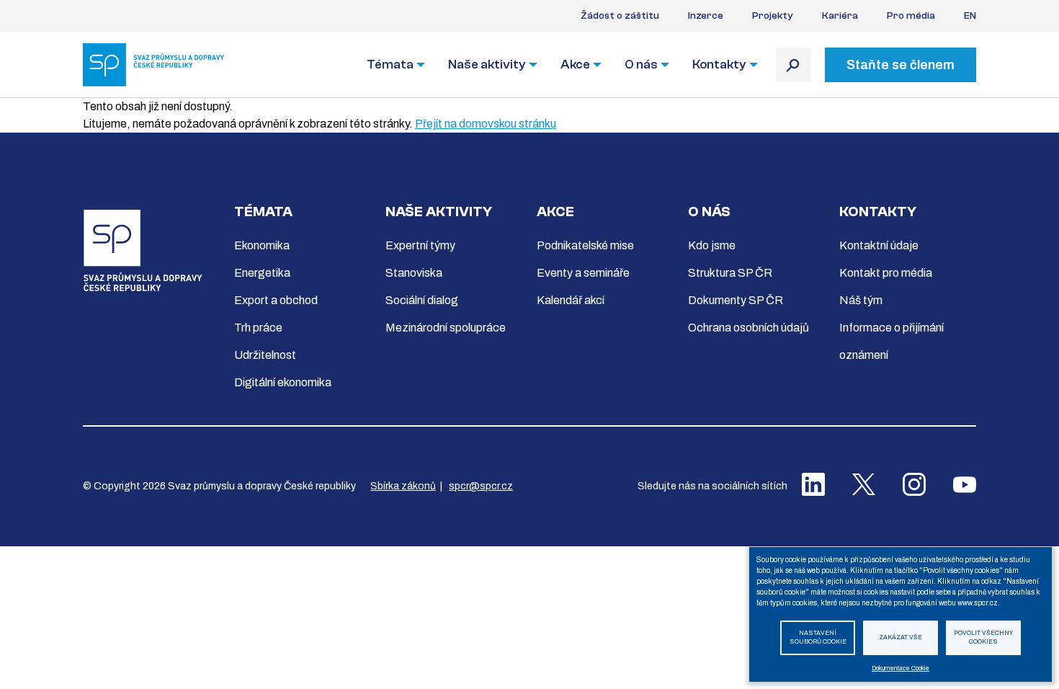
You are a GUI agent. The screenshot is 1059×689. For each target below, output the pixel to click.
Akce (575, 64)
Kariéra (840, 16)
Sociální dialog (421, 300)
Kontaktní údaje (879, 245)
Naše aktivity (487, 64)
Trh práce (258, 327)
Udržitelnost (265, 355)
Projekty (772, 16)
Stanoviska (413, 273)
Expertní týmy (420, 245)
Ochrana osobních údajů (748, 327)
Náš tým (860, 300)
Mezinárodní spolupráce (445, 327)
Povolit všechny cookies (983, 638)
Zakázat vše (900, 637)
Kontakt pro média (885, 273)
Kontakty (719, 64)
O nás (641, 64)
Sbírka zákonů (403, 486)
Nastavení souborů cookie (818, 638)
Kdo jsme (712, 245)
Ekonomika (262, 245)
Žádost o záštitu (620, 16)
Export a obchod (276, 300)
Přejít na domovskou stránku (485, 123)
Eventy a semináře (583, 273)
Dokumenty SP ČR (735, 300)
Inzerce (705, 16)
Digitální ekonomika (282, 382)
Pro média (911, 16)
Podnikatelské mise (585, 245)
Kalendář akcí (570, 300)
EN (970, 16)
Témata (390, 64)
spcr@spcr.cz (481, 486)
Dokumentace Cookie (900, 668)
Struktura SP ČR (730, 273)
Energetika (262, 273)
